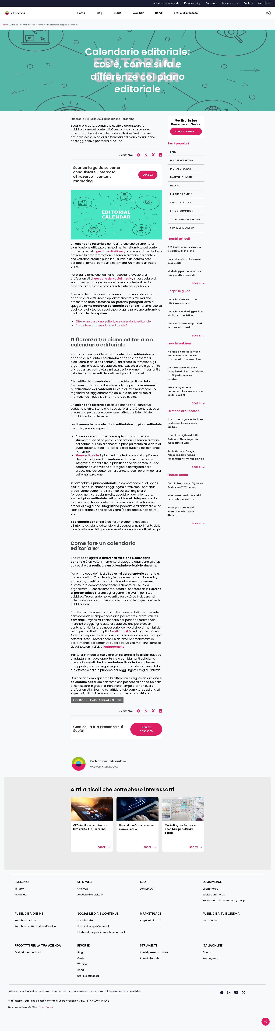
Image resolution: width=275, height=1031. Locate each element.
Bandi (173, 152)
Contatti (208, 952)
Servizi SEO (146, 889)
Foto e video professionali (93, 926)
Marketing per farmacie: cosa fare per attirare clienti (185, 273)
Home (5, 24)
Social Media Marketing (185, 219)
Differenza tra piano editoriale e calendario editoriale (113, 321)
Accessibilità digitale (90, 894)
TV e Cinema (211, 920)
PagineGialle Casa (151, 920)
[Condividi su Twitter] (153, 155)
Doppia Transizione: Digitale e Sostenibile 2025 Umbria (185, 485)
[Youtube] (235, 993)
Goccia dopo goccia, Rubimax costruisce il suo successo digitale (185, 423)
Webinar (82, 964)
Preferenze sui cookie (52, 991)
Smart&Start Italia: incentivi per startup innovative (184, 497)
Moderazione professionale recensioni (101, 932)
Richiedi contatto (146, 729)
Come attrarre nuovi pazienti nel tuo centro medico (185, 325)
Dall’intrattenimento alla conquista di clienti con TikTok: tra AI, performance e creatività (186, 373)
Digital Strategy (180, 168)
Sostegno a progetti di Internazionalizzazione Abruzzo (181, 511)
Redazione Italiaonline (120, 119)
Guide (81, 958)
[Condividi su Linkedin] (160, 155)
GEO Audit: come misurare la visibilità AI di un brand (184, 248)
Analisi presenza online (154, 952)
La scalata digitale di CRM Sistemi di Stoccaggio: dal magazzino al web (183, 439)
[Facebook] (221, 993)
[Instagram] (228, 993)
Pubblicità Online (181, 194)
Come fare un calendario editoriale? (101, 325)
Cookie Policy (28, 991)
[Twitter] (243, 993)
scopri (102, 847)
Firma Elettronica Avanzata (86, 991)
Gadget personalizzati (28, 952)
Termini (49, 1007)
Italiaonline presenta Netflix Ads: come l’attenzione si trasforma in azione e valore (184, 355)
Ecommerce (210, 889)
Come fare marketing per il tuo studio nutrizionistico (186, 313)
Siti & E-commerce (181, 211)
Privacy (13, 991)
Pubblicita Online (25, 920)
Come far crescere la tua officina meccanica (182, 301)
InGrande (20, 894)
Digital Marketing (181, 160)
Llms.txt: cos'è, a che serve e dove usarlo (184, 261)
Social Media (85, 920)
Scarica (148, 174)
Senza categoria (180, 202)
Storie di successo (182, 227)
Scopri (196, 283)
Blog (80, 952)
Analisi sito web (149, 958)
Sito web (82, 889)
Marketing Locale (181, 177)
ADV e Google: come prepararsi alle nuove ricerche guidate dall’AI (185, 391)
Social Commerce (214, 894)
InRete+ (19, 889)
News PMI (175, 185)
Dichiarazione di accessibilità (123, 991)
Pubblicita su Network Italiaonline (35, 926)
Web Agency (211, 958)
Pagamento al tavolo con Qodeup (224, 900)
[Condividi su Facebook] (138, 155)
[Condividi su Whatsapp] (146, 155)
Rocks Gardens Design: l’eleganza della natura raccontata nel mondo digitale (186, 455)
